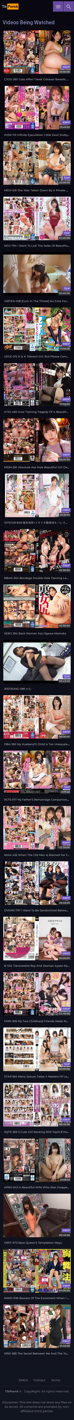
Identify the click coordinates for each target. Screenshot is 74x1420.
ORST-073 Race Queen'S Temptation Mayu (33, 1242)
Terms (55, 1380)
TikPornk (11, 1391)
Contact (39, 1380)
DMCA (23, 1380)
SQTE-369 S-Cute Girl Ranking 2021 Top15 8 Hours (37, 1132)
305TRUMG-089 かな (17, 688)
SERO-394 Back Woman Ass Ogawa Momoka (35, 633)
